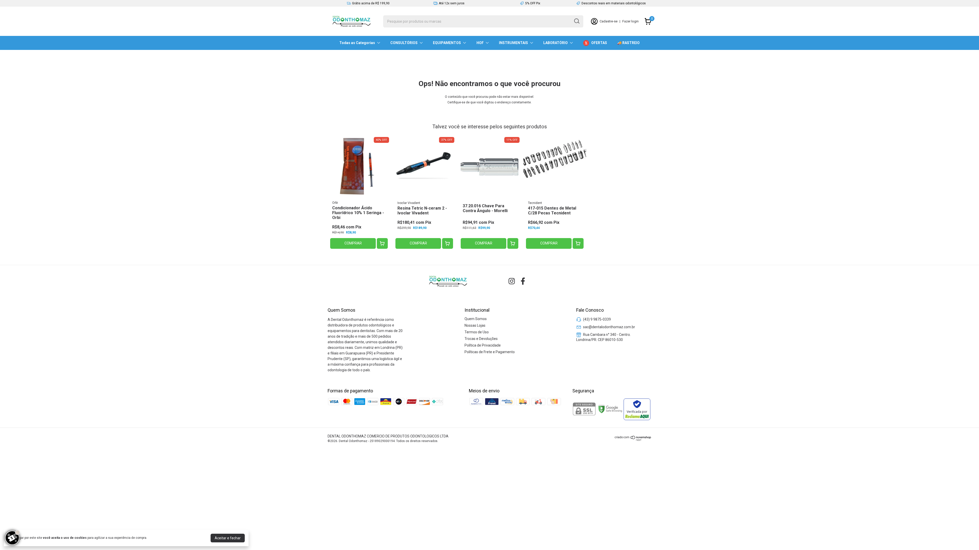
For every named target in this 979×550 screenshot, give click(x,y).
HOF (480, 43)
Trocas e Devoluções (481, 339)
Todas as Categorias (357, 43)
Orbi (335, 202)
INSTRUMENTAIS (513, 43)
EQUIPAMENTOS (447, 43)
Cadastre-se (608, 21)
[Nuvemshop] (633, 440)
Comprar (353, 243)
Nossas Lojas (475, 325)
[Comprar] (382, 243)
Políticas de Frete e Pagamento (490, 352)
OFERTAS (599, 43)
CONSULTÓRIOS (404, 43)
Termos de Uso (477, 332)
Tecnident (535, 203)
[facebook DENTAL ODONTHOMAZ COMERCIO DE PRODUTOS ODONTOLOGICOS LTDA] (523, 281)
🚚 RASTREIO (628, 43)
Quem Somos (476, 319)
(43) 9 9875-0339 (597, 319)
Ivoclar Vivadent (408, 203)
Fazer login (630, 21)
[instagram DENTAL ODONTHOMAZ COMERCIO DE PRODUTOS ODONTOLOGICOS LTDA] (511, 281)
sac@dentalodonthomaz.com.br (609, 327)
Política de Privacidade (483, 345)
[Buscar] (576, 21)
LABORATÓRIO (555, 43)
